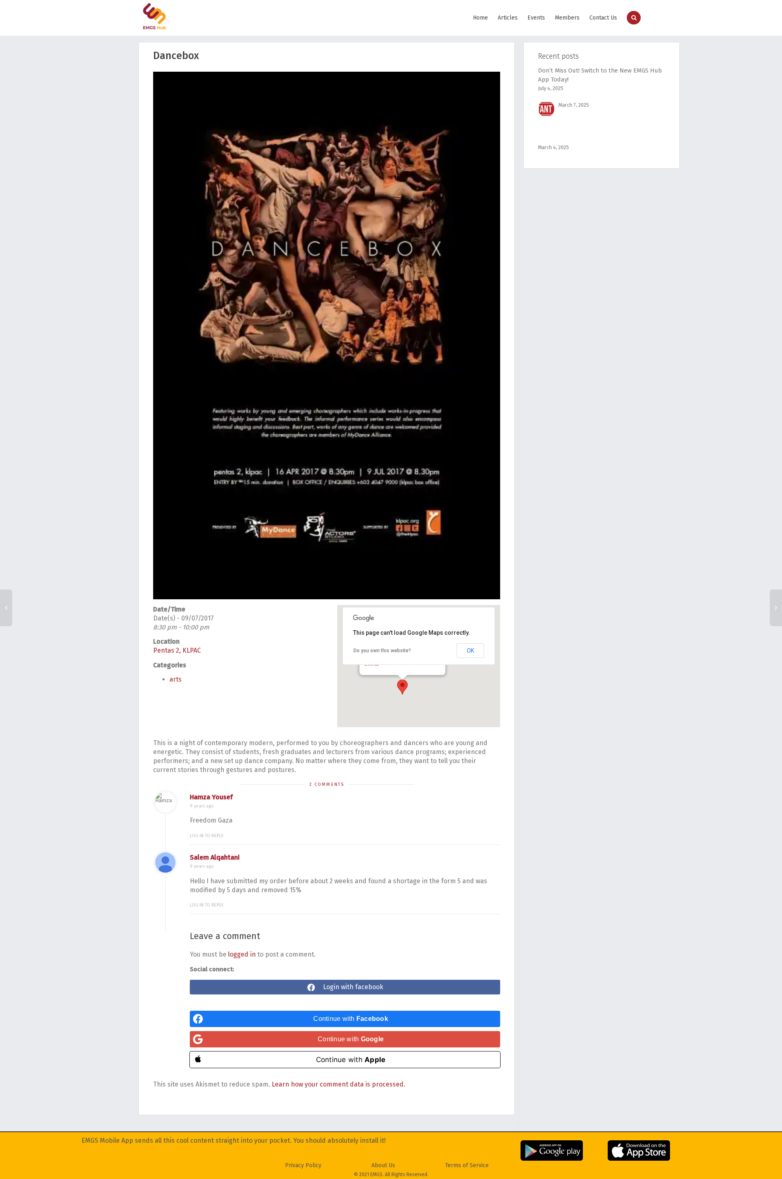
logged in (242, 954)
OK (470, 650)
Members (567, 17)
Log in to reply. (207, 835)
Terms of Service (467, 1165)
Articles (508, 17)
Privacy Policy (303, 1165)
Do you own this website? (382, 650)
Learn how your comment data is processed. (338, 1084)
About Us (383, 1165)
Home (480, 17)
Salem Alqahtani (214, 857)
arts (175, 679)
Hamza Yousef (211, 797)
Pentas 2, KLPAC (177, 650)
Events (536, 17)
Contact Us (603, 17)
